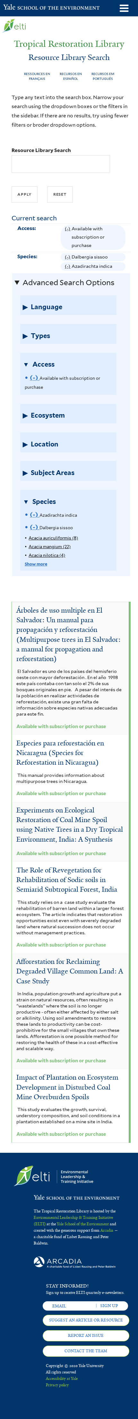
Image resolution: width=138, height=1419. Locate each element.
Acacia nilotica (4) (47, 555)
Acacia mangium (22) (50, 546)
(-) (68, 238)
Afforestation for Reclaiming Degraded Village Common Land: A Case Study (69, 971)
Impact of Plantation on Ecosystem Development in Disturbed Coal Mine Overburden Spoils (67, 1087)
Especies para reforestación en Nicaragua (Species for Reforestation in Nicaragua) (60, 753)
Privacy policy (57, 1385)
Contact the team (86, 1351)
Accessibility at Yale (62, 1378)
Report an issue (86, 1335)
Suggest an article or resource (86, 1320)
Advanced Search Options (68, 282)
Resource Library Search (41, 150)
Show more (36, 564)
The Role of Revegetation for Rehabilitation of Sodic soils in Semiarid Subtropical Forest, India (66, 880)
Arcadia (106, 1230)
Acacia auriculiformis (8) (53, 538)
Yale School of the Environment (19, 7)
